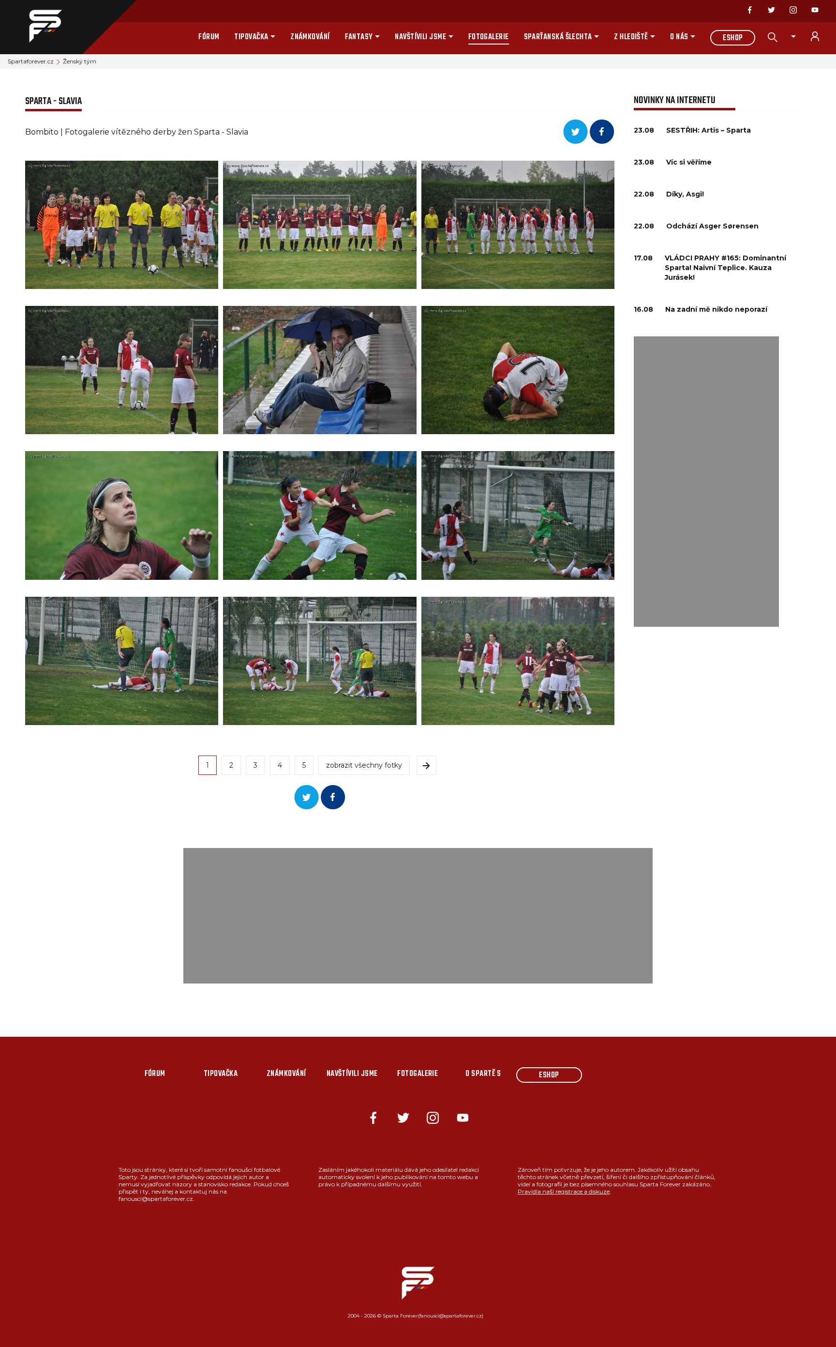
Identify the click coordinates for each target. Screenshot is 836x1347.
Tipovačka (251, 37)
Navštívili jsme (420, 37)
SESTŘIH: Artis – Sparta (708, 130)
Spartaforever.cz (31, 61)
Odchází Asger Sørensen (712, 226)
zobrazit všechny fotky (364, 765)
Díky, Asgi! (685, 194)
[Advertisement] (706, 481)
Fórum (208, 37)
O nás (679, 37)
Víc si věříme (689, 162)
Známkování (310, 37)
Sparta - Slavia (53, 101)
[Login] (820, 36)
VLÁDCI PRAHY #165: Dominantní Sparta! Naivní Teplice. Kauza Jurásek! (725, 268)
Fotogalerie (488, 37)
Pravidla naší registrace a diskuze (564, 1191)
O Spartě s (483, 1074)
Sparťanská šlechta (558, 37)
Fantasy (359, 37)
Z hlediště (631, 37)
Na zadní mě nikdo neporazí (716, 309)
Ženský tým (79, 61)
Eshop (733, 38)
